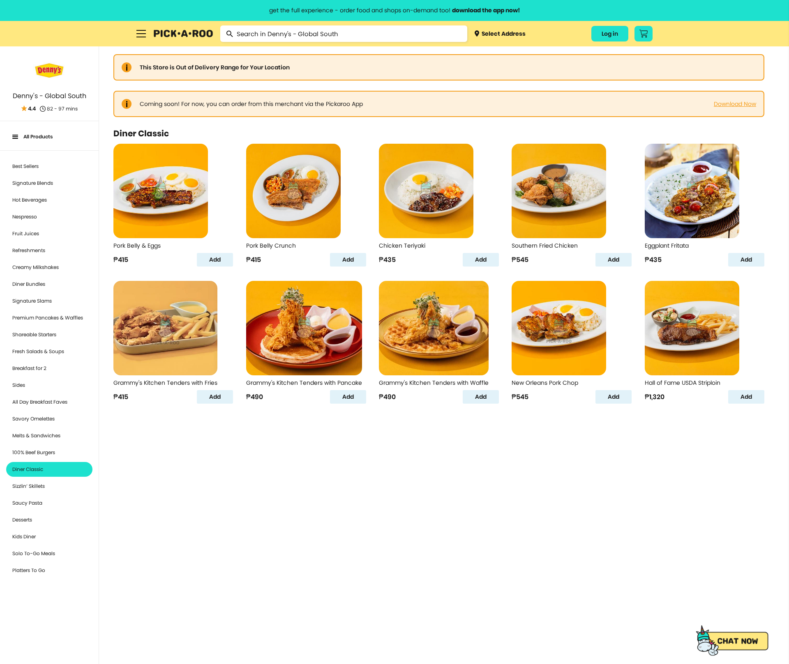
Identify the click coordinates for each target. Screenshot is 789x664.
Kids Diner (24, 536)
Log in (610, 34)
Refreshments (28, 250)
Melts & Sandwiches (36, 435)
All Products (38, 136)
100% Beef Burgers (33, 452)
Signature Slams (32, 300)
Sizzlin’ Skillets (28, 485)
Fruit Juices (25, 233)
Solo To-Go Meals (33, 553)
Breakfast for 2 (29, 368)
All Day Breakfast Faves (39, 401)
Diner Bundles (28, 283)
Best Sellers (25, 166)
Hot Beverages (29, 199)
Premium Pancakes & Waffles (47, 317)
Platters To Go (28, 570)
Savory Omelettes (33, 418)
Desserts (22, 519)
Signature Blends (32, 182)
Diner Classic (27, 469)
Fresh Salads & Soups (38, 351)
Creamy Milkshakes (35, 267)
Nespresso (24, 216)
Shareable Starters (34, 334)
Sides (18, 384)
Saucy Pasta (27, 502)
